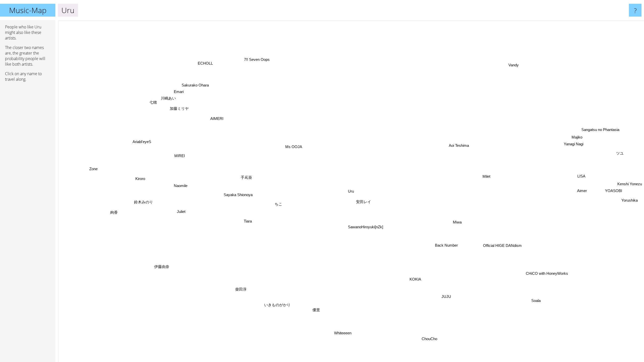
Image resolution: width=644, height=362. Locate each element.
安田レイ (363, 202)
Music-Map (28, 10)
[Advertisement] (28, 162)
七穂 (154, 101)
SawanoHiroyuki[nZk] (365, 227)
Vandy (515, 66)
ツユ (620, 153)
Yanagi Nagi (574, 144)
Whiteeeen (349, 335)
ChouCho (430, 339)
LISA (581, 176)
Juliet (181, 211)
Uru (351, 191)
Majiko (577, 138)
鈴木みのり (143, 200)
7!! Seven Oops (257, 60)
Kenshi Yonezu (629, 184)
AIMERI (217, 118)
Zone (94, 168)
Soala (537, 300)
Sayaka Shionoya (238, 195)
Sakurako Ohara (196, 84)
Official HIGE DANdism (502, 246)
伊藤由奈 (158, 263)
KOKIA (415, 279)
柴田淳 (242, 290)
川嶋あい (170, 97)
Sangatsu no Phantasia (600, 129)
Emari (180, 91)
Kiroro (140, 178)
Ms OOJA (293, 147)
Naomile (180, 185)
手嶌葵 (246, 177)
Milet (486, 176)
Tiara (248, 221)
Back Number (445, 246)
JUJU (450, 295)
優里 (316, 310)
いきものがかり (275, 304)
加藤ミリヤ (177, 110)
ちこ (278, 204)
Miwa (457, 222)
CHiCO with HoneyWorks (547, 274)
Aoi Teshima (459, 146)
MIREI (180, 153)
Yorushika (629, 200)
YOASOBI (613, 191)
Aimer (582, 191)
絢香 (113, 210)
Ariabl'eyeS (141, 144)
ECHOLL (198, 66)
